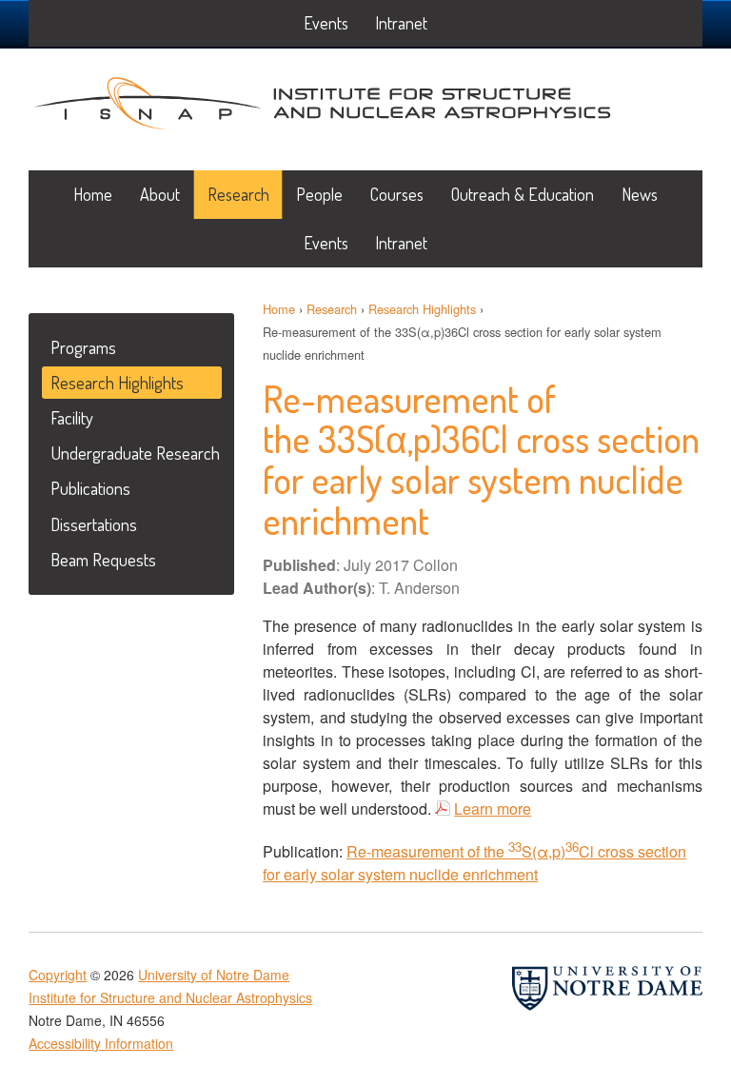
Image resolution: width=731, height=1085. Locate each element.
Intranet (401, 242)
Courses (397, 194)
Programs (83, 347)
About (160, 194)
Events (326, 242)
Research (238, 194)
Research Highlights (422, 309)
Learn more (492, 808)
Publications (90, 488)
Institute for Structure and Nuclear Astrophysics (323, 99)
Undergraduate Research (135, 453)
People (319, 194)
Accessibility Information (101, 1043)
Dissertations (93, 524)
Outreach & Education (522, 194)
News (640, 194)
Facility (71, 417)
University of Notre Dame (213, 974)
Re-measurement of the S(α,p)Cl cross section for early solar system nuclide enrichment (474, 862)
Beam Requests (103, 559)
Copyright (58, 974)
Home (92, 194)
